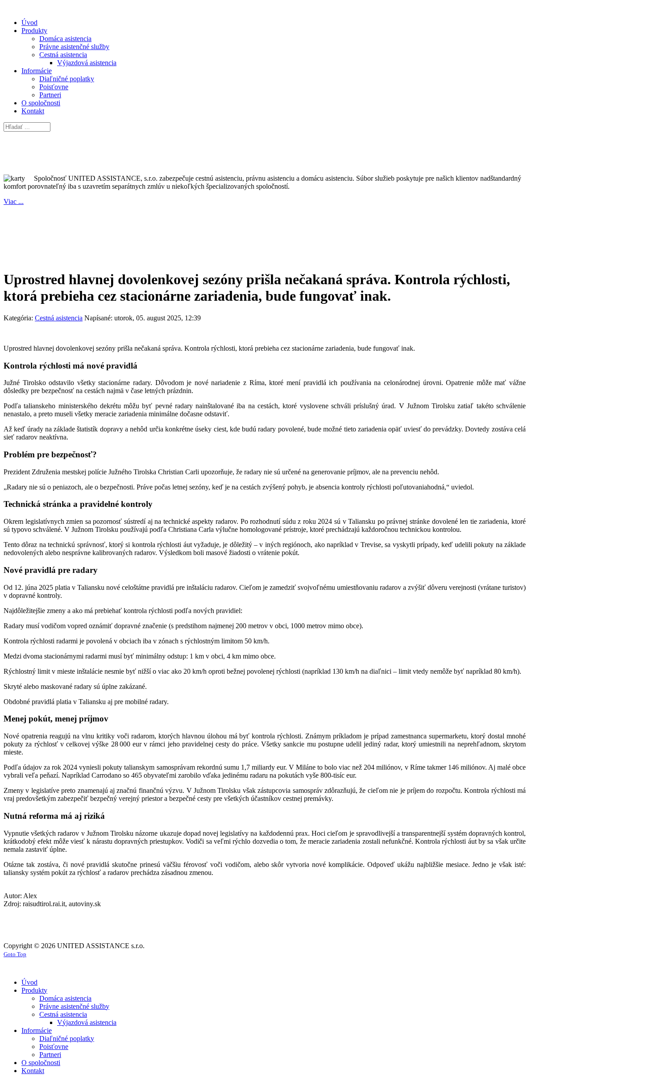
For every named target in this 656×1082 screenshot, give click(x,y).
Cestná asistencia (59, 318)
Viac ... (14, 201)
